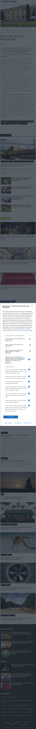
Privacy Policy (27, 423)
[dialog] (18, 364)
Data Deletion (8, 423)
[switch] (29, 339)
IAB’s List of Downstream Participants (20, 330)
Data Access (18, 423)
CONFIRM (11, 417)
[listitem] (18, 335)
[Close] (32, 306)
